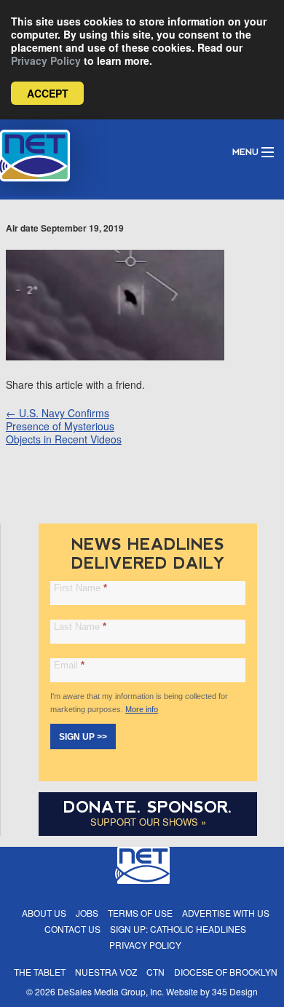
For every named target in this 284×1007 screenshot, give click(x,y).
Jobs (87, 913)
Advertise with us (225, 913)
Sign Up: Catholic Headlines (178, 929)
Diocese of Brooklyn (225, 971)
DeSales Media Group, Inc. (111, 991)
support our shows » (148, 822)
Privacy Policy (46, 60)
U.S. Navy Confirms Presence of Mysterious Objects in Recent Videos (64, 426)
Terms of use (140, 913)
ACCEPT (47, 93)
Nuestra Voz (106, 971)
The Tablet (40, 971)
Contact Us (72, 929)
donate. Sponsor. (147, 807)
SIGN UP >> (83, 737)
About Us (44, 913)
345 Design (235, 991)
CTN (155, 971)
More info (141, 709)
